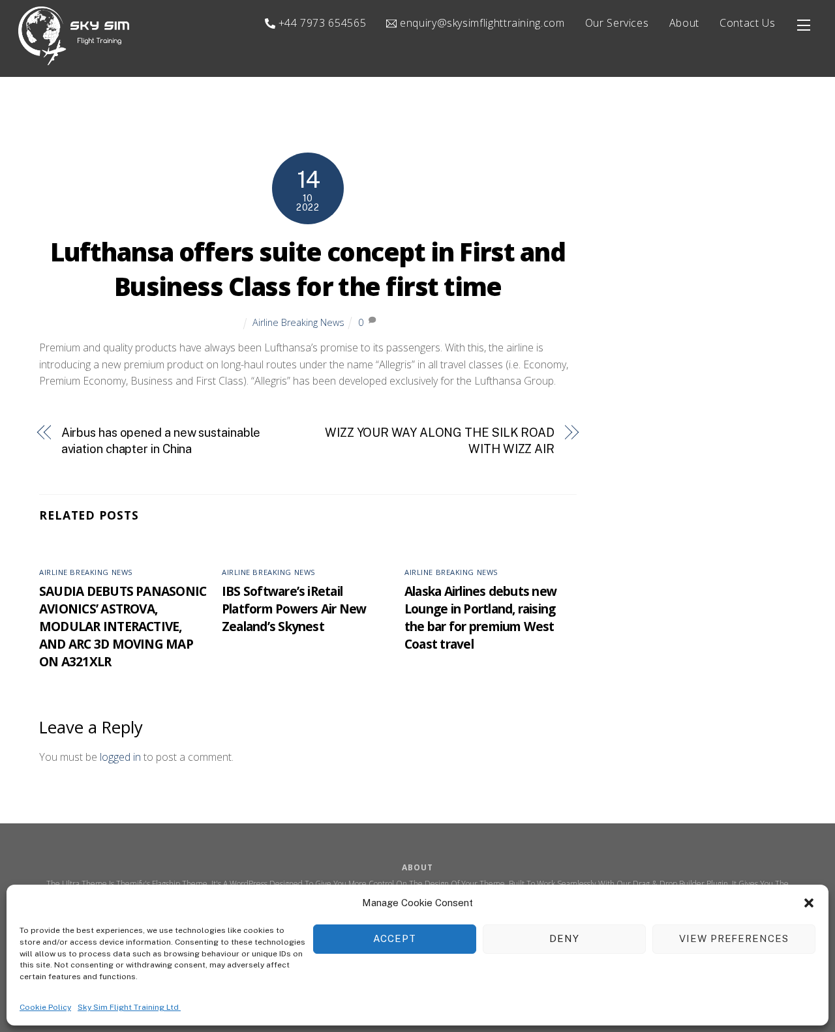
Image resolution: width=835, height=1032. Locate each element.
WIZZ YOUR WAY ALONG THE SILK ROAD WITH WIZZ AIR (439, 441)
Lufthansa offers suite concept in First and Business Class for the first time (307, 269)
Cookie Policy (45, 1006)
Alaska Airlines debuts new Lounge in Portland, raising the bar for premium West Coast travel (480, 617)
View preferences (734, 938)
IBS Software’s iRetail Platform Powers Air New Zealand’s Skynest (294, 608)
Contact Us (747, 23)
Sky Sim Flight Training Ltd (129, 1006)
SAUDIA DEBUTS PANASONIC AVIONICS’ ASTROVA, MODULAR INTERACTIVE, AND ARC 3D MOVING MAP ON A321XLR (122, 626)
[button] (808, 902)
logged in (120, 757)
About (684, 23)
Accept (394, 938)
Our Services (617, 23)
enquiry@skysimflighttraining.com (480, 23)
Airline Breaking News (298, 322)
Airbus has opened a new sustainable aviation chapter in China (161, 441)
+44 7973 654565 (320, 23)
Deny (564, 938)
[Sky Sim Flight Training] (73, 59)
